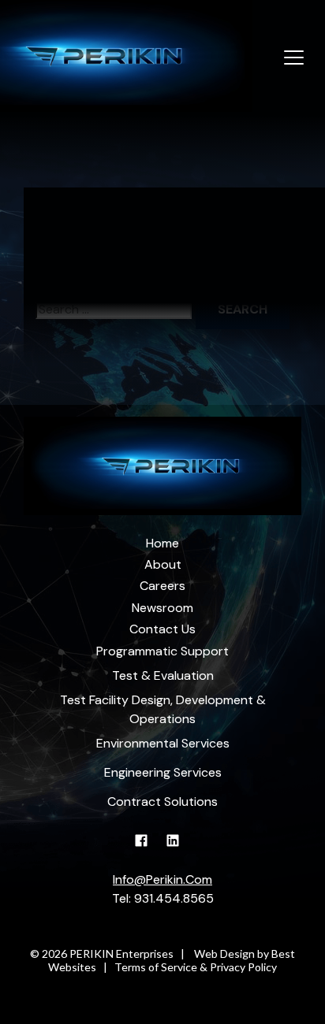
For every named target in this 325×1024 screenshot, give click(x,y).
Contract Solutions (162, 801)
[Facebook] (147, 848)
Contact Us (162, 629)
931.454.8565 (174, 898)
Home (162, 543)
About (162, 564)
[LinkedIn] (178, 848)
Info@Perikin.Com (162, 879)
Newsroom (162, 607)
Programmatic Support (162, 651)
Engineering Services (163, 772)
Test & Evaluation (163, 675)
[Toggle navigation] (294, 58)
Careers (162, 585)
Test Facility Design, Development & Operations (163, 709)
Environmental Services (163, 743)
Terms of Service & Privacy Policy (195, 967)
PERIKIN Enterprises (121, 953)
